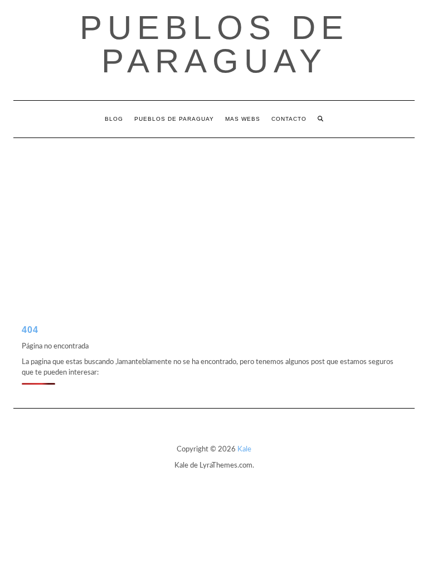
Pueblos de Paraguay (214, 44)
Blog (114, 119)
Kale (244, 449)
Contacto (289, 119)
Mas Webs (242, 119)
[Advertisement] (214, 221)
